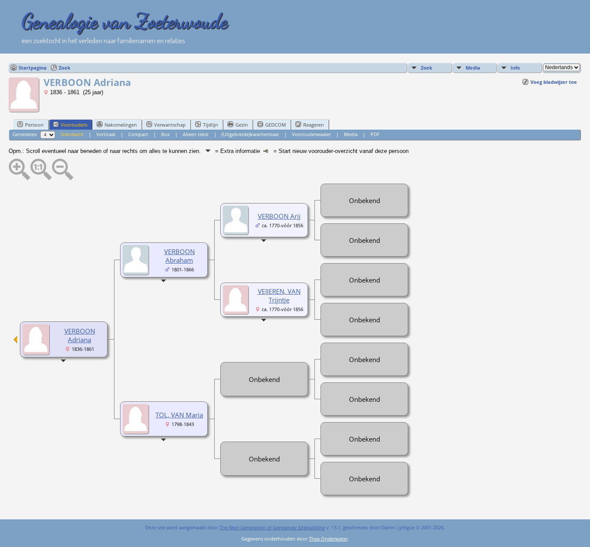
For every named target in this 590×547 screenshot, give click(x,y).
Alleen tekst (196, 134)
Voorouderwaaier (311, 134)
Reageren (313, 124)
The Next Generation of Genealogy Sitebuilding (272, 527)
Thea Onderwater (328, 538)
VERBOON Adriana (79, 335)
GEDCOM (275, 124)
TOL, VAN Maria (179, 414)
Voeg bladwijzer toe (553, 82)
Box (165, 134)
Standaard (71, 134)
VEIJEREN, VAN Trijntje (279, 295)
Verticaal (105, 134)
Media (473, 67)
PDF (375, 134)
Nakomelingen (121, 124)
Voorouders (74, 124)
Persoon (34, 124)
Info (515, 67)
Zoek (64, 67)
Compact (138, 134)
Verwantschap (170, 124)
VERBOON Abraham (179, 255)
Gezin (241, 124)
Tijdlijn (210, 124)
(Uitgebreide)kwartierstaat (250, 134)
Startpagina (33, 67)
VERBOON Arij (279, 216)
